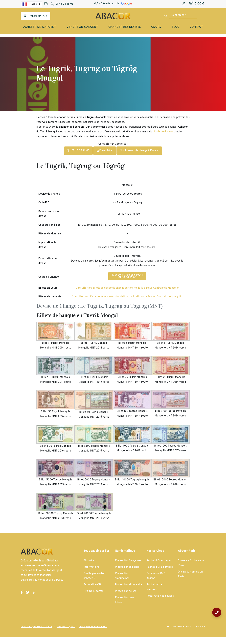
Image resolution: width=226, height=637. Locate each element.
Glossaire (89, 560)
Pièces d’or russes (125, 591)
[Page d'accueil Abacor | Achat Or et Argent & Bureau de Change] (113, 16)
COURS (156, 27)
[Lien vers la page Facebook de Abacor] (22, 592)
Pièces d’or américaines (122, 576)
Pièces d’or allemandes (128, 584)
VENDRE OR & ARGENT (82, 27)
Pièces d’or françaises (128, 560)
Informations (91, 567)
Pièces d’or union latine (125, 600)
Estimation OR (92, 584)
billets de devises (163, 131)
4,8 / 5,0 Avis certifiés (107, 3)
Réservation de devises (160, 596)
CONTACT (196, 27)
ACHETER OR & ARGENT (39, 27)
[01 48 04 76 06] (216, 612)
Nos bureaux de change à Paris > (139, 150)
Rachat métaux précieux (155, 587)
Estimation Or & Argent (156, 576)
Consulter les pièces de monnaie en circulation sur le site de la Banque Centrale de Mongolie (127, 296)
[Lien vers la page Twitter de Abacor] (27, 592)
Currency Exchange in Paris (191, 563)
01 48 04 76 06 (80, 150)
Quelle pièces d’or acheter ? (94, 576)
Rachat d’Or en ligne (158, 560)
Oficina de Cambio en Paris (190, 574)
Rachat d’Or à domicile (159, 567)
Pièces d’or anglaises (127, 567)
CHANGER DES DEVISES (124, 27)
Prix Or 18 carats (93, 591)
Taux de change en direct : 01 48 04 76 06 (127, 276)
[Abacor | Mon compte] (184, 3)
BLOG (175, 27)
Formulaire (106, 150)
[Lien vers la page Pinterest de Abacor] (34, 592)
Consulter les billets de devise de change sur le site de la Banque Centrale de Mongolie (127, 288)
